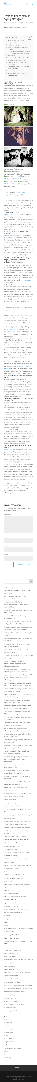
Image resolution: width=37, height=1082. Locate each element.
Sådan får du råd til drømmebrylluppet (13, 796)
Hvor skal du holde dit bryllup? (11, 849)
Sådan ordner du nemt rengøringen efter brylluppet (17, 828)
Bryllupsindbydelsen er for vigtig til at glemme (16, 909)
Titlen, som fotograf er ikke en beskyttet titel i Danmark (18, 63)
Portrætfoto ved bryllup (10, 998)
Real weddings (7, 1058)
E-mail (6, 545)
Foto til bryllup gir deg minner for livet (14, 878)
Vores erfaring (11, 56)
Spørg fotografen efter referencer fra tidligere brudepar (17, 74)
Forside (6, 1035)
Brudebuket (7, 925)
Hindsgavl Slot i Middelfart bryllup (12, 950)
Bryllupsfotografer (8, 1032)
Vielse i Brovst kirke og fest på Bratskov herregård (17, 972)
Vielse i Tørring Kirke (9, 890)
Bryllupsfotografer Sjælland (11, 868)
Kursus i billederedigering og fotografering (14, 1004)
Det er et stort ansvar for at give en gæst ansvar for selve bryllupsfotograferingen (21, 52)
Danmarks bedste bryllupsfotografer (15, 1077)
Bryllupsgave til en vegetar (11, 803)
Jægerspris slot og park (10, 903)
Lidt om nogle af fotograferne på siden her (14, 992)
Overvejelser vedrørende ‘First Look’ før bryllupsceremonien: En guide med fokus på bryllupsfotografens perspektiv (15, 663)
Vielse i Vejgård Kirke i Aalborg (12, 938)
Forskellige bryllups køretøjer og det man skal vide (17, 821)
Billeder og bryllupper (9, 862)
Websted (6, 554)
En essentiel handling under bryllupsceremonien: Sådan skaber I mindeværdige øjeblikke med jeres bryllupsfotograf (18, 759)
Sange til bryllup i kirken (10, 800)
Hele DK (6, 1045)
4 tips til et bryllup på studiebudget (13, 806)
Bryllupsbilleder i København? (11, 846)
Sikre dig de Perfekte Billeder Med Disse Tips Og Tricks (18, 865)
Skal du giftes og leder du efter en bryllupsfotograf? (16, 42)
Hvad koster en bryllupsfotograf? (12, 1048)
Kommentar (7, 515)
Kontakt (6, 1051)
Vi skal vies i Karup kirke (10, 966)
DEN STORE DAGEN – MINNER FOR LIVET (14, 875)
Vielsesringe (7, 922)
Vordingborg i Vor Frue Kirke (11, 906)
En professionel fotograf (14, 45)
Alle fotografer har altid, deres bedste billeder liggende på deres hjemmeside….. (19, 59)
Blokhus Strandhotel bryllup (11, 969)
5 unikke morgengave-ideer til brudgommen (15, 836)
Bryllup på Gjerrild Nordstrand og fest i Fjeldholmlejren (18, 985)
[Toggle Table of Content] (29, 38)
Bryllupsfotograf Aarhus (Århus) (12, 1011)
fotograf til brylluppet (10, 329)
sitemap (17, 1068)
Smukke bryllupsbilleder (10, 900)
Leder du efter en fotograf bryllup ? (13, 912)
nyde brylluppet (9, 237)
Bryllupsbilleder (8, 1022)
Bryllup (5, 872)
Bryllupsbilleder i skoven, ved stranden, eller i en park (17, 793)
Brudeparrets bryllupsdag (10, 856)
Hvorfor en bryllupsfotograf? (11, 976)
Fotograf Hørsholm (9, 1038)
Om (4, 1054)
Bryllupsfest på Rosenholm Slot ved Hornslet (15, 935)
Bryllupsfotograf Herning (10, 1008)
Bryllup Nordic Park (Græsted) (12, 979)
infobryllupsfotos (9, 23)
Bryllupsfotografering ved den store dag (14, 995)
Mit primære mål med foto (10, 1001)
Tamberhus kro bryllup (9, 956)
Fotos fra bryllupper (9, 932)
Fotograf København (9, 1042)
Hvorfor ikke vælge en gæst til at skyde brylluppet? (18, 48)
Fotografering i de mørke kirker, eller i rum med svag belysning (18, 67)
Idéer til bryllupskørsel (9, 818)
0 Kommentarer (29, 23)
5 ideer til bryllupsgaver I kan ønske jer (14, 843)
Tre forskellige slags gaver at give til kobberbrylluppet (18, 815)
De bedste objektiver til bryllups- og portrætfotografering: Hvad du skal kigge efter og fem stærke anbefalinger (18, 604)
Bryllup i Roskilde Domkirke (11, 893)
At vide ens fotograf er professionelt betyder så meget (18, 988)
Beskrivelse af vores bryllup (11, 953)
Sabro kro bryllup (8, 947)
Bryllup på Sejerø (8, 881)
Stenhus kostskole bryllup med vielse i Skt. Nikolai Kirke (18, 960)
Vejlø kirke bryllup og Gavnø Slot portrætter (15, 896)
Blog (23, 23)
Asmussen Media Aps (18, 1079)
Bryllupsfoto (7, 1026)
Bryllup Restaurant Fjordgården (12, 982)
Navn (5, 537)
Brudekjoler (7, 919)
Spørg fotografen (8, 449)
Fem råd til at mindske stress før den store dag (16, 840)
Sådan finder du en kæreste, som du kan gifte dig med (18, 859)
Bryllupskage (7, 916)
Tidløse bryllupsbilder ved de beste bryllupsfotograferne (18, 928)
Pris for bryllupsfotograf (14, 71)
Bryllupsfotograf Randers (10, 963)
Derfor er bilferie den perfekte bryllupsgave (15, 824)
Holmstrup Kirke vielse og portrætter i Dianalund (16, 852)
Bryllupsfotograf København (11, 1029)
